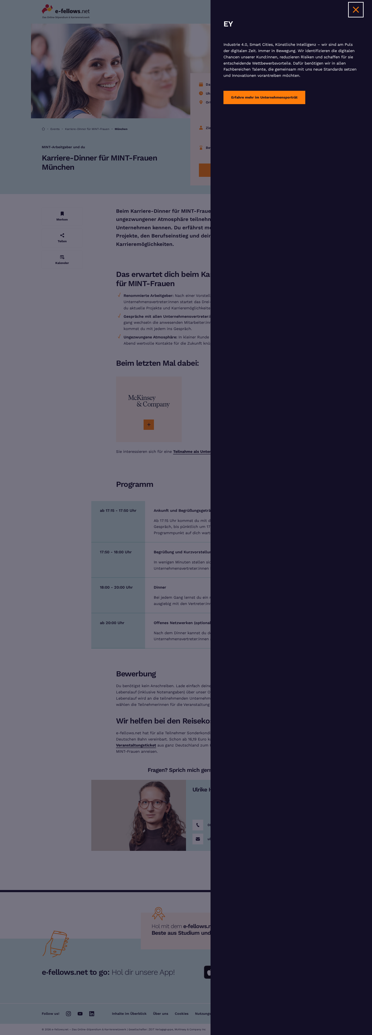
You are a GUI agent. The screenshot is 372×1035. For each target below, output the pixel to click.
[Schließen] (355, 9)
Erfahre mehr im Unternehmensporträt (264, 97)
